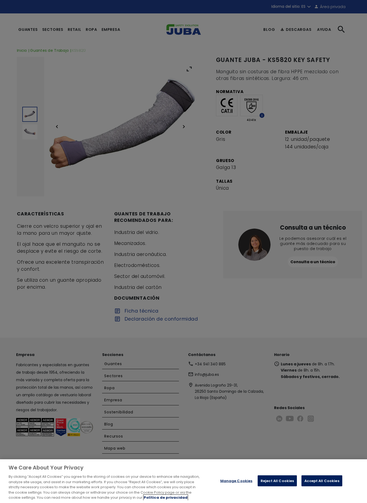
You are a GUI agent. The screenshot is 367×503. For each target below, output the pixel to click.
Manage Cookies (236, 480)
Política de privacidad (166, 497)
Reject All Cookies (277, 480)
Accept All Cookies (321, 480)
